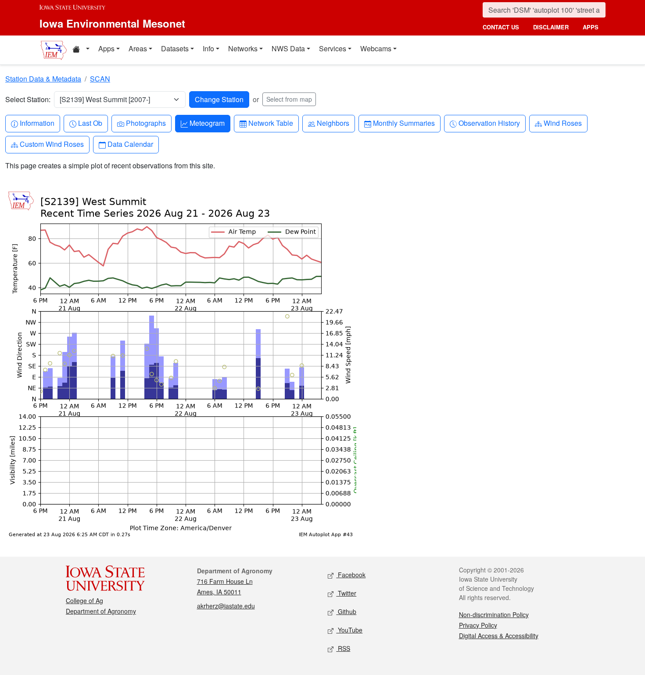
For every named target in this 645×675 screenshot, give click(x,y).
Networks (243, 48)
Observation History (489, 122)
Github (346, 611)
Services (332, 48)
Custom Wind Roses (51, 144)
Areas (138, 48)
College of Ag (84, 600)
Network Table (270, 122)
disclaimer (551, 27)
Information (36, 122)
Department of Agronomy (101, 611)
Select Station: (27, 99)
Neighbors (332, 122)
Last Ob (90, 122)
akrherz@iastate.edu (226, 605)
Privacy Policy (478, 625)
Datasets (175, 48)
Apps (106, 48)
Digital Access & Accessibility (498, 635)
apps (590, 27)
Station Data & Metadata (43, 79)
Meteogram (207, 122)
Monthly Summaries (404, 122)
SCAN (100, 79)
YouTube (349, 629)
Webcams (375, 48)
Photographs (145, 122)
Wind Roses (562, 122)
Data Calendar (130, 144)
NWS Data (288, 48)
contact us (501, 27)
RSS (343, 648)
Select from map (289, 99)
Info (208, 48)
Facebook (351, 574)
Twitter (346, 593)
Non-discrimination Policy (494, 614)
